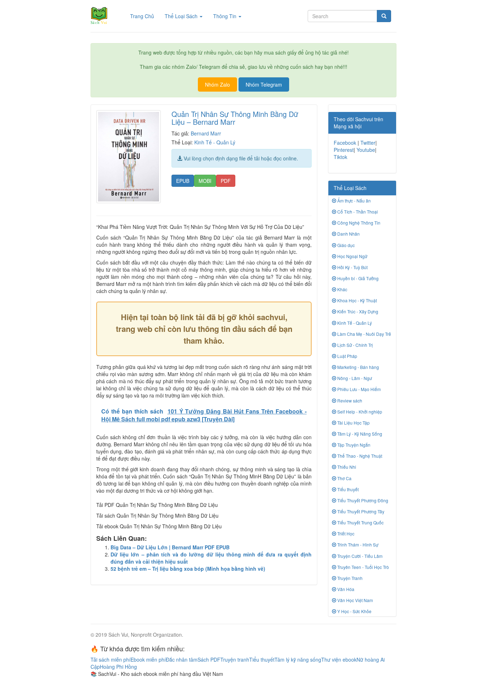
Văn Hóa (345, 589)
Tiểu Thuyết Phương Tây (360, 511)
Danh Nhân (348, 234)
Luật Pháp (346, 356)
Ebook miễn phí (148, 659)
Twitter (367, 142)
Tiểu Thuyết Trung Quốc (360, 522)
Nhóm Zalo (217, 84)
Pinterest (344, 149)
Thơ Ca (344, 478)
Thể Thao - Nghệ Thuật (359, 456)
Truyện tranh (234, 659)
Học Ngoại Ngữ (351, 256)
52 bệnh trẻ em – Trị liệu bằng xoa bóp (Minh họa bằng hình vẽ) (188, 568)
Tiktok (340, 156)
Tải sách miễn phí (110, 659)
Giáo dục (345, 245)
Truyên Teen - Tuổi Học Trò (362, 567)
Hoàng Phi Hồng (118, 666)
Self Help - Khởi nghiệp (359, 412)
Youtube (366, 149)
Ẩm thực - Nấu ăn (353, 200)
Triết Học (345, 533)
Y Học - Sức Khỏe (353, 611)
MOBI (205, 180)
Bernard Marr (206, 133)
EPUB (182, 180)
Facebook (345, 142)
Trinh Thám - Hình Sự (357, 544)
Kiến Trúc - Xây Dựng (357, 311)
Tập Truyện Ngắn (353, 445)
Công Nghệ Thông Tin (358, 223)
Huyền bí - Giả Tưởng (357, 278)
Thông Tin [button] (225, 16)
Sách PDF (209, 659)
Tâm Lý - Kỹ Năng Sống (359, 434)
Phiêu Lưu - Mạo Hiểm (358, 389)
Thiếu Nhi (346, 467)
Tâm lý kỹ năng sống (298, 659)
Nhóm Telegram (264, 84)
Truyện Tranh (349, 578)
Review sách (349, 400)
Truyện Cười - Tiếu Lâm (359, 556)
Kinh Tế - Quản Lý (214, 142)
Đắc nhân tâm (182, 659)
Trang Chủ (144, 16)
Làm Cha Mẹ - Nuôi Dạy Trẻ (363, 334)
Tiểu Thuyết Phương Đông (362, 500)
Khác (341, 289)
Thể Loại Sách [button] (182, 16)
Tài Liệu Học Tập (353, 423)
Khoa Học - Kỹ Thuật (356, 300)
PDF (226, 180)
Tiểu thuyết (347, 489)
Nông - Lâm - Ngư (354, 378)
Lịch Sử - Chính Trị (354, 345)
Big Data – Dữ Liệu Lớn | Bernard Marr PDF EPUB (170, 547)
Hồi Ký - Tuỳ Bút (352, 267)
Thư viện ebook (339, 659)
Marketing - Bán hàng (357, 367)
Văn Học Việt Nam (354, 600)
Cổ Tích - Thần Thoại (357, 212)
